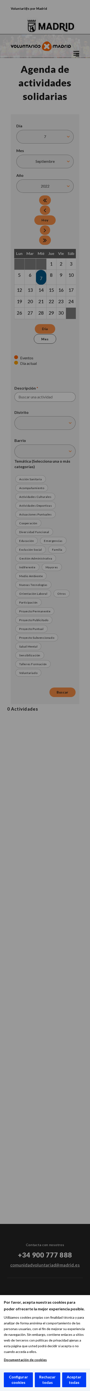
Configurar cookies (18, 1380)
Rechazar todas (47, 1380)
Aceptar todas (74, 1380)
